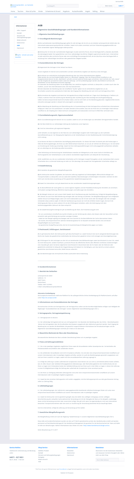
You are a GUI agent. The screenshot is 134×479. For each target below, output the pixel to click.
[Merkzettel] (99, 6)
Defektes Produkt (43, 451)
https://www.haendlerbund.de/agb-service (96, 425)
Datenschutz (21, 43)
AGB (18, 45)
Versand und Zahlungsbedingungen (24, 36)
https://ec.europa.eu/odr (49, 298)
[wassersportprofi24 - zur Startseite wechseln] (24, 6)
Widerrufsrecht (21, 40)
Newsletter (70, 451)
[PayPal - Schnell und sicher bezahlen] (24, 56)
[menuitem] (62, 7)
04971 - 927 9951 (17, 457)
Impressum (20, 48)
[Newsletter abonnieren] (121, 460)
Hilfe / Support (21, 30)
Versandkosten (63, 469)
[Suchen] (77, 6)
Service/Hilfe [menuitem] (119, 1)
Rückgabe (41, 457)
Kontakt (19, 33)
